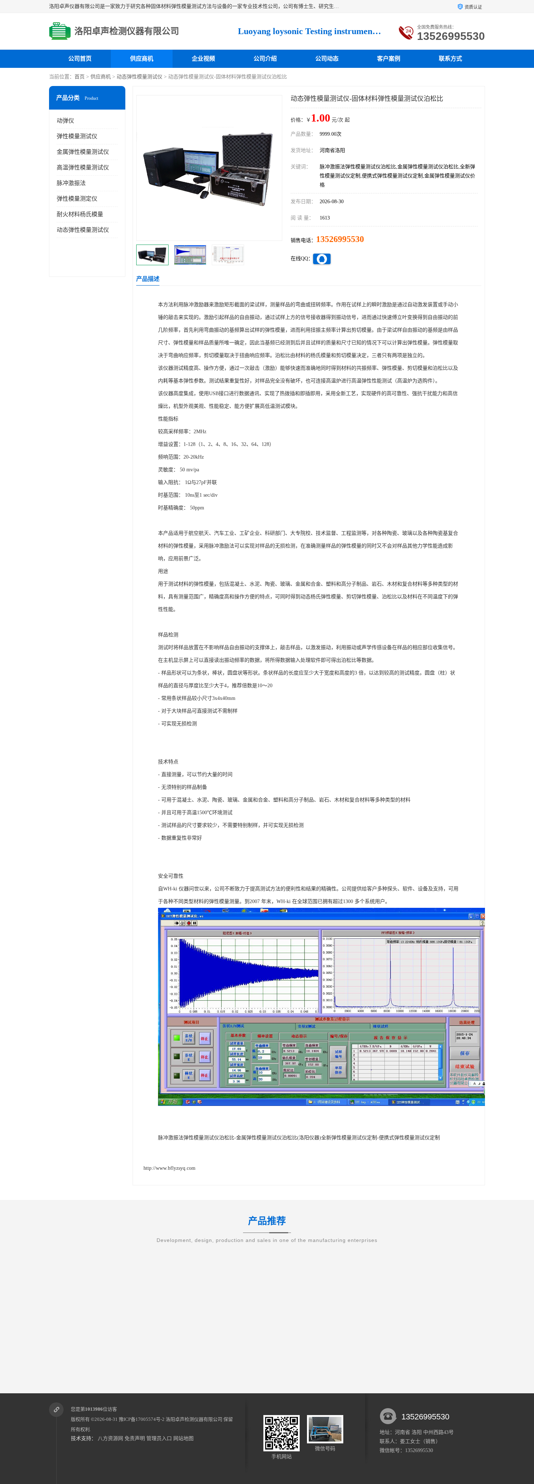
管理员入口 (159, 1438)
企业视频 (203, 59)
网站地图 (183, 1438)
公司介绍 (265, 59)
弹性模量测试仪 (77, 136)
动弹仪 (65, 121)
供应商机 (141, 59)
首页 (79, 76)
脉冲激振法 (71, 183)
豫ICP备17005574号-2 (142, 1419)
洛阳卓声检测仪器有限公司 (194, 1419)
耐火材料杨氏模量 (80, 214)
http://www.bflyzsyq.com (169, 1168)
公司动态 (327, 59)
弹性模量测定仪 (77, 199)
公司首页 (80, 59)
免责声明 (135, 1438)
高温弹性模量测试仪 (83, 167)
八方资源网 (110, 1438)
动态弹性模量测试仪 (139, 76)
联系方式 (450, 59)
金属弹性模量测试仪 (83, 152)
